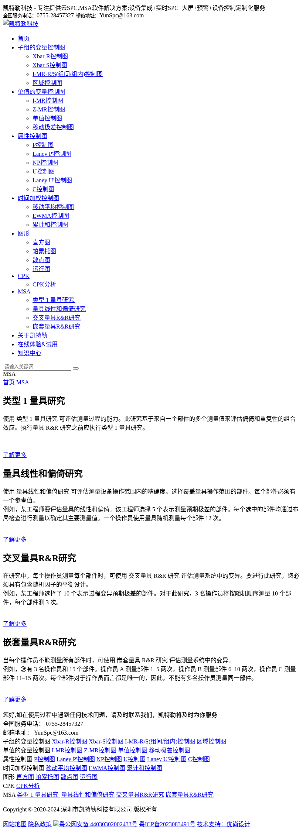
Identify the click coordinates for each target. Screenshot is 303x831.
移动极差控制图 (53, 127)
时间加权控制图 (38, 198)
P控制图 (43, 145)
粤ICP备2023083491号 (167, 824)
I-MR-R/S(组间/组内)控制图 (68, 74)
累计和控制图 (50, 225)
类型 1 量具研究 (54, 300)
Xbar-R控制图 (50, 56)
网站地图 (15, 824)
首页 (24, 38)
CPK (24, 276)
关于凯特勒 (32, 335)
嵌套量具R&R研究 (57, 326)
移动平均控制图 (53, 207)
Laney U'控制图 (52, 180)
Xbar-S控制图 (50, 65)
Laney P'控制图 (52, 154)
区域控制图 (47, 83)
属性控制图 (32, 136)
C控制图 (43, 189)
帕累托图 (44, 251)
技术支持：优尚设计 (223, 824)
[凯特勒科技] (20, 24)
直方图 (41, 242)
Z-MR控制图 (49, 109)
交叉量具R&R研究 (57, 318)
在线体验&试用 (38, 344)
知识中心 (29, 353)
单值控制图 (47, 118)
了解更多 (15, 455)
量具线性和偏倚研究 (59, 309)
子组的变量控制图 (41, 47)
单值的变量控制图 (41, 92)
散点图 (41, 260)
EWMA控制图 (51, 216)
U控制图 (44, 171)
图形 (24, 233)
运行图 (41, 269)
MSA (24, 291)
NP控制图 (45, 162)
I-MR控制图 (48, 100)
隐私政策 (40, 824)
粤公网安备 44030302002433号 (98, 824)
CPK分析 (44, 284)
